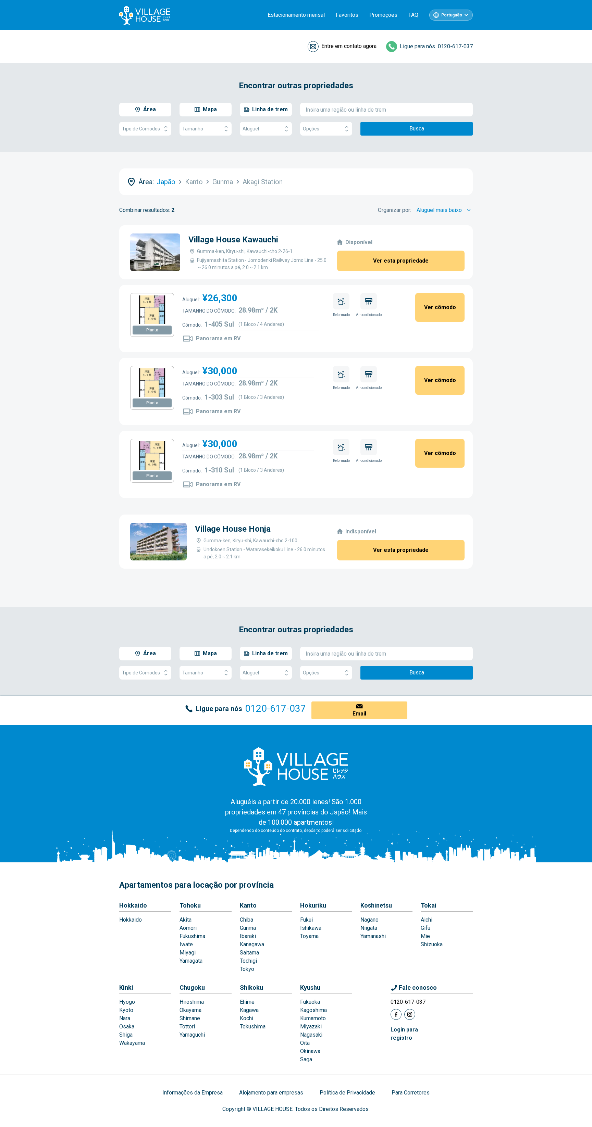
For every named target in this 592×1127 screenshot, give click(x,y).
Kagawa (249, 1010)
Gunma (248, 928)
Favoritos (347, 15)
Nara (124, 1018)
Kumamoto (313, 1018)
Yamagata (191, 961)
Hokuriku (313, 905)
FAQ (413, 15)
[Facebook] (396, 1014)
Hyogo (127, 1002)
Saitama (249, 952)
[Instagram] (409, 1014)
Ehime (247, 1002)
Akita (186, 919)
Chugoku (192, 987)
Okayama (190, 1010)
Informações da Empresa (192, 1092)
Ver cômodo (440, 307)
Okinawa (310, 1051)
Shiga (126, 1034)
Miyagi (188, 952)
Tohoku (190, 905)
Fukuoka (310, 1002)
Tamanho (192, 128)
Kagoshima (313, 1010)
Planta (152, 330)
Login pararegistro (404, 1033)
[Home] (296, 766)
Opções (311, 128)
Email (359, 713)
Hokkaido (133, 905)
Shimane (190, 1018)
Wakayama (132, 1043)
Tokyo (247, 969)
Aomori (188, 928)
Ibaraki (248, 936)
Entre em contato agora (349, 46)
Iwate (186, 944)
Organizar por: (394, 210)
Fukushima (192, 936)
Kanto (248, 905)
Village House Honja (233, 529)
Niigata (368, 928)
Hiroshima (192, 1002)
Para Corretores (411, 1092)
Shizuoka (432, 944)
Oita (305, 1043)
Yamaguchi (192, 1034)
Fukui (306, 919)
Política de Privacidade (347, 1092)
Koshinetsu (376, 905)
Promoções (383, 15)
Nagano (369, 919)
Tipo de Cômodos (141, 128)
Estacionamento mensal (296, 15)
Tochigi (248, 961)
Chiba (246, 919)
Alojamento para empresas (271, 1092)
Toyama (309, 936)
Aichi (426, 919)
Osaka (126, 1026)
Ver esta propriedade (401, 260)
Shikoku (251, 987)
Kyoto (126, 1010)
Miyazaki (311, 1026)
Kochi (246, 1018)
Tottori (187, 1026)
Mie (425, 936)
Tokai (428, 905)
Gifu (425, 928)
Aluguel (251, 128)
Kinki (126, 987)
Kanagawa (252, 944)
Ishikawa (310, 928)
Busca (416, 128)
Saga (306, 1059)
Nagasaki (311, 1034)
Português (451, 15)
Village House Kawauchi (233, 239)
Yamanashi (373, 936)
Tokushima (253, 1026)
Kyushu (310, 987)
